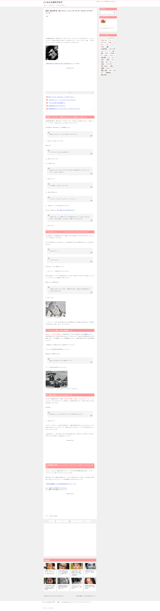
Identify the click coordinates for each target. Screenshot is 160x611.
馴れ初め (104, 75)
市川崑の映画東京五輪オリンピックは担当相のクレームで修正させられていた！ (63, 572)
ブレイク (103, 42)
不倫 (110, 42)
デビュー (104, 40)
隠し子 (102, 72)
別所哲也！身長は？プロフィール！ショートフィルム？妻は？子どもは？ (50, 572)
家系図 (106, 55)
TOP (49, 602)
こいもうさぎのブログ (52, 2)
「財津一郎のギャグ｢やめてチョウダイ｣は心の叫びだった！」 (60, 63)
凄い (108, 47)
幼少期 (103, 57)
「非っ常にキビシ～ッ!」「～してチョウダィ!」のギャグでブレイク (62, 99)
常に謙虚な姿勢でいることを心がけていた (56, 105)
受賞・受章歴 (112, 49)
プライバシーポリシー (61, 5)
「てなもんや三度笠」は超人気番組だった (56, 102)
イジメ (102, 38)
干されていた (112, 55)
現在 (102, 64)
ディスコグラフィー (111, 38)
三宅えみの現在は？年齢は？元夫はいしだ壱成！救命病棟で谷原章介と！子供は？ (50, 587)
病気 (111, 66)
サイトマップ (51, 5)
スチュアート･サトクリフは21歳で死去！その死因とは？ (77, 587)
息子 (102, 59)
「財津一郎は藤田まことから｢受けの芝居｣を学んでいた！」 (59, 483)
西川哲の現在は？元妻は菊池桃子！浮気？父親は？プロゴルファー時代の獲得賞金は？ (76, 572)
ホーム (45, 5)
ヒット (111, 40)
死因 (102, 62)
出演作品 (104, 49)
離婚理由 (108, 72)
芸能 (47, 16)
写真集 (102, 46)
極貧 (112, 59)
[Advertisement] (70, 26)
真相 (102, 68)
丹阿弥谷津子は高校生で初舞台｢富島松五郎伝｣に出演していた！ (63, 587)
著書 (110, 70)
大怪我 (102, 51)
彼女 (113, 57)
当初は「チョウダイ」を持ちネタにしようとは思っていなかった (61, 96)
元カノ (102, 44)
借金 (114, 42)
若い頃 (104, 70)
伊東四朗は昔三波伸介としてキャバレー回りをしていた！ (90, 572)
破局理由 (108, 68)
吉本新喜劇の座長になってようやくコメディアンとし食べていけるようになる (64, 108)
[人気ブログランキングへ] (103, 22)
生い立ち (104, 66)
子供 (106, 53)
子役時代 (112, 53)
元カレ (108, 44)
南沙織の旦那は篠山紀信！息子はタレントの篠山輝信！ (90, 587)
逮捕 (115, 70)
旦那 (107, 59)
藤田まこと (87, 334)
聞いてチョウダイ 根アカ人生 (67, 210)
